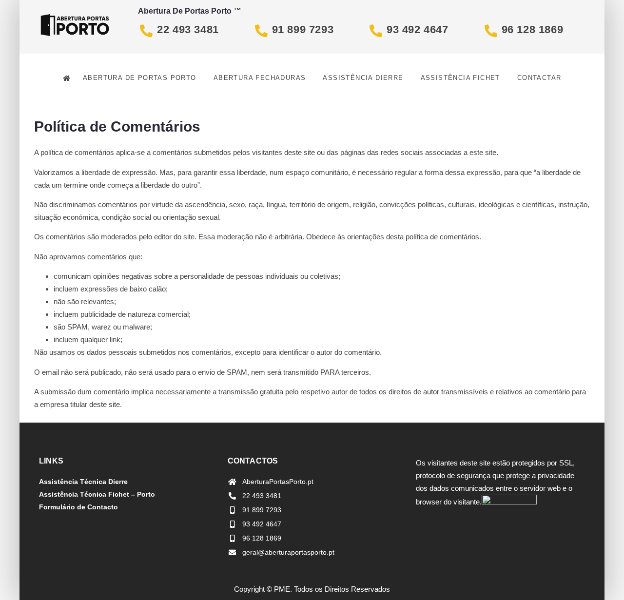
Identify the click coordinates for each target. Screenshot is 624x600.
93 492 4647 (417, 29)
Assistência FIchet (460, 77)
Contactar (539, 77)
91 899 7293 (303, 29)
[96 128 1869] (491, 30)
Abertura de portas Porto (139, 77)
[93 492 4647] (376, 30)
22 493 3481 (188, 29)
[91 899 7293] (261, 30)
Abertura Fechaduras (260, 77)
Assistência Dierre (363, 77)
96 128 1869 (533, 29)
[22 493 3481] (146, 30)
